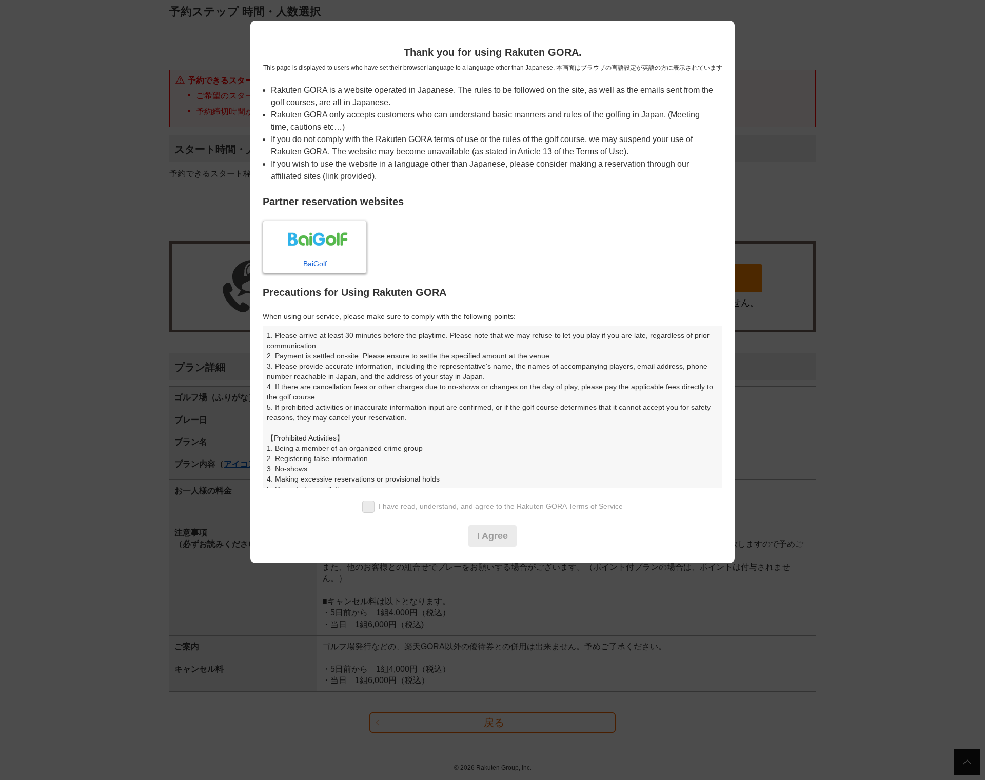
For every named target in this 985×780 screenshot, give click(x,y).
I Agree (492, 536)
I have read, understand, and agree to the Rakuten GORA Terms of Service (501, 506)
